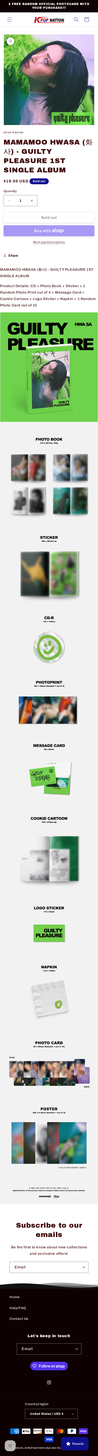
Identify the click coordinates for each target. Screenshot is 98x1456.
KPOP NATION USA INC (40, 1447)
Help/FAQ (18, 1308)
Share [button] (13, 255)
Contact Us (19, 1319)
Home (15, 1297)
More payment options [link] (49, 242)
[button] (9, 19)
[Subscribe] (83, 1267)
